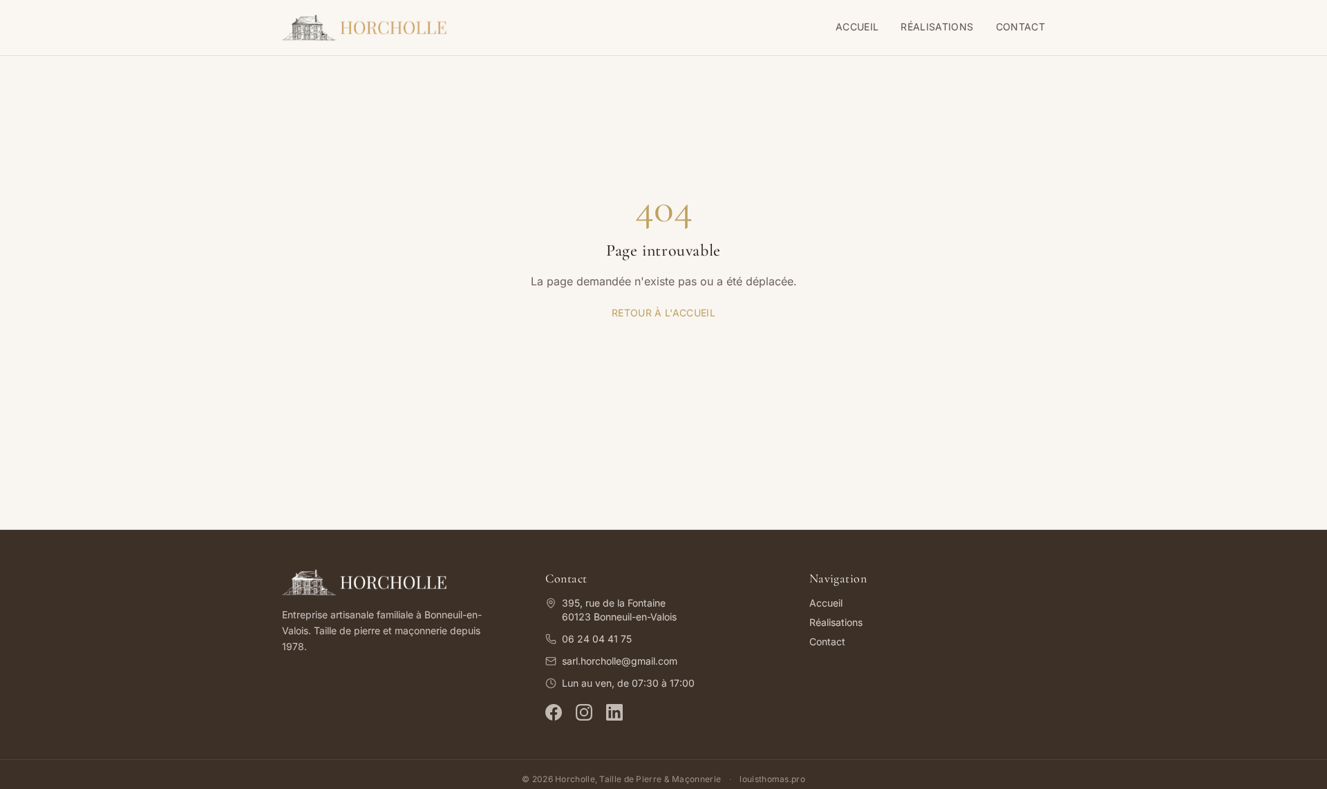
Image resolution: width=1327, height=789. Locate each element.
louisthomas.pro (772, 779)
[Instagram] (584, 712)
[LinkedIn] (614, 712)
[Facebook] (553, 712)
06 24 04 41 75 (597, 639)
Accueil (857, 26)
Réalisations (937, 26)
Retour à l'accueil (663, 313)
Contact (1020, 26)
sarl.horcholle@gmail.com (619, 661)
